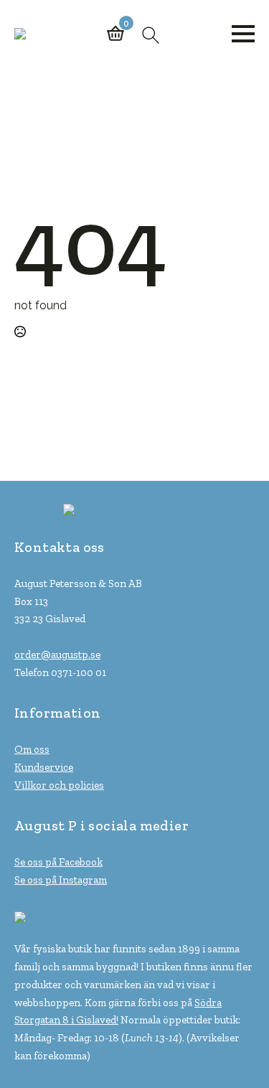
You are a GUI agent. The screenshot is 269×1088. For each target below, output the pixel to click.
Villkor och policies (59, 785)
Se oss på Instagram (60, 879)
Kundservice (43, 767)
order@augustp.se (57, 654)
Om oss (31, 749)
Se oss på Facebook (58, 861)
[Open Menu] (243, 33)
